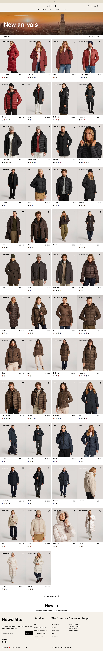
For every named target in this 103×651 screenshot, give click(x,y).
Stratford (31, 458)
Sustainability (55, 630)
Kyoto (81, 159)
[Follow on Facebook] (2, 642)
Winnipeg (82, 330)
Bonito (30, 287)
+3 (88, 376)
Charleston (5, 159)
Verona (30, 330)
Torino (55, 202)
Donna (4, 330)
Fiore (55, 245)
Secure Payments (39, 636)
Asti (29, 373)
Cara (3, 287)
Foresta (81, 501)
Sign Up (28, 633)
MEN (65, 9)
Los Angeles (83, 74)
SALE (51, 9)
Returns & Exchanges (40, 630)
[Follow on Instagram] (5, 642)
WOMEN (58, 9)
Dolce (81, 458)
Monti (29, 245)
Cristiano (5, 202)
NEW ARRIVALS (41, 9)
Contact (36, 639)
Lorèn (81, 245)
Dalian (4, 117)
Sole (3, 373)
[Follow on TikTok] (9, 642)
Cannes (56, 416)
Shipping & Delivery (40, 627)
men (59, 610)
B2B (53, 633)
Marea (81, 202)
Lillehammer (32, 159)
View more (51, 596)
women (65, 610)
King (29, 117)
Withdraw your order (40, 633)
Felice (81, 544)
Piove (4, 458)
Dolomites (5, 74)
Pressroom (55, 636)
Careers (54, 627)
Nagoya (81, 117)
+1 (11, 162)
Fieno (55, 458)
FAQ (35, 624)
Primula (81, 287)
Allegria (30, 74)
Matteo (30, 501)
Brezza (30, 202)
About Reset (55, 624)
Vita (54, 74)
